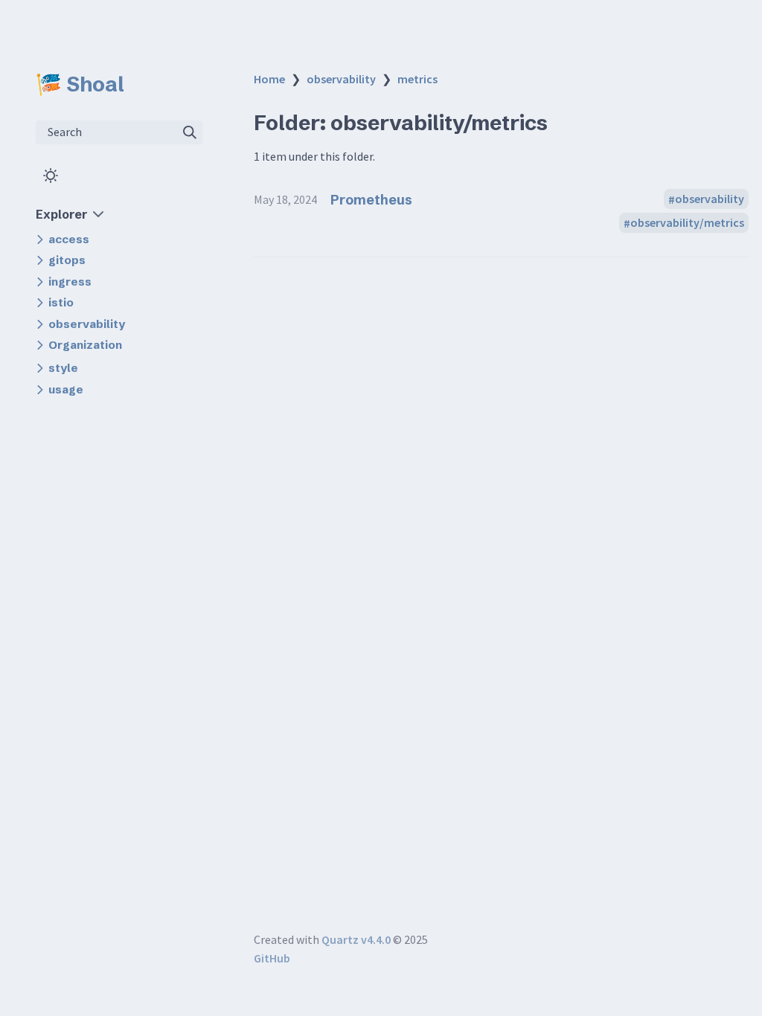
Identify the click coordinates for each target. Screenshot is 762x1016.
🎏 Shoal (80, 84)
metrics (417, 78)
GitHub (272, 958)
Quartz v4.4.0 (356, 939)
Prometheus (371, 199)
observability (341, 78)
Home (269, 78)
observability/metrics (687, 223)
